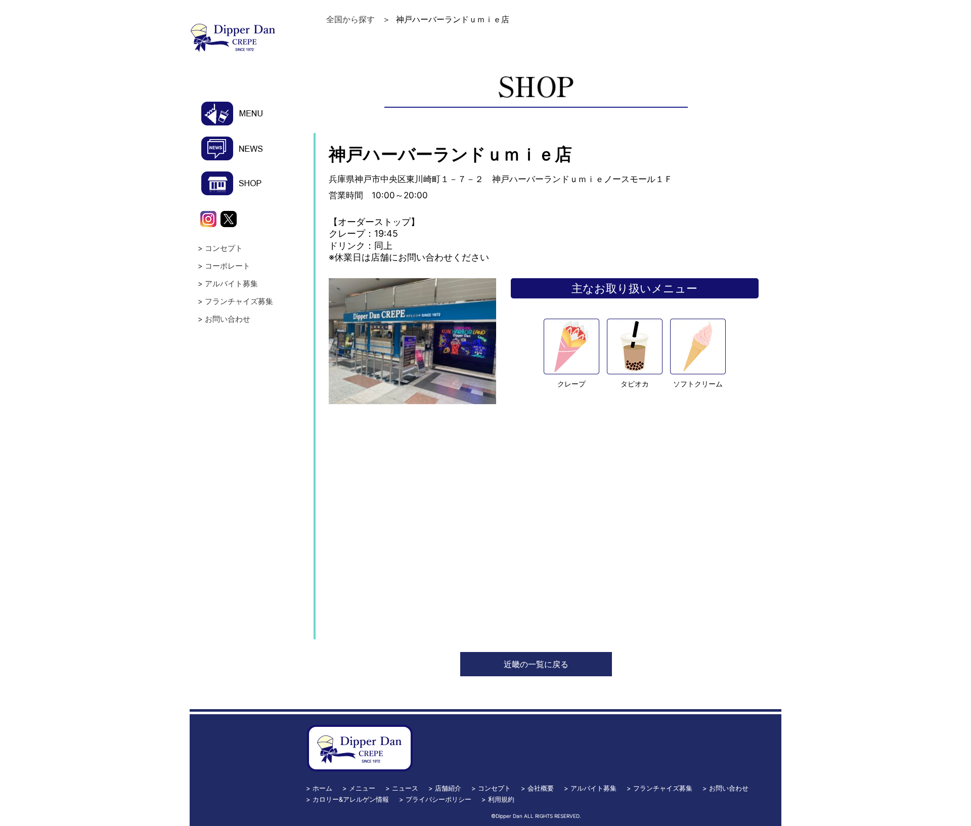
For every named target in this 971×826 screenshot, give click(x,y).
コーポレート (227, 266)
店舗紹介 (448, 788)
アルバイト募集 (231, 283)
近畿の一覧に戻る (536, 664)
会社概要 (540, 788)
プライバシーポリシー (438, 799)
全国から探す (350, 19)
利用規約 (501, 799)
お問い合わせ (227, 319)
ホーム (322, 788)
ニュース (405, 788)
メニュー (362, 788)
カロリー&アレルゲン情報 (351, 799)
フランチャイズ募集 (239, 301)
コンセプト (224, 248)
